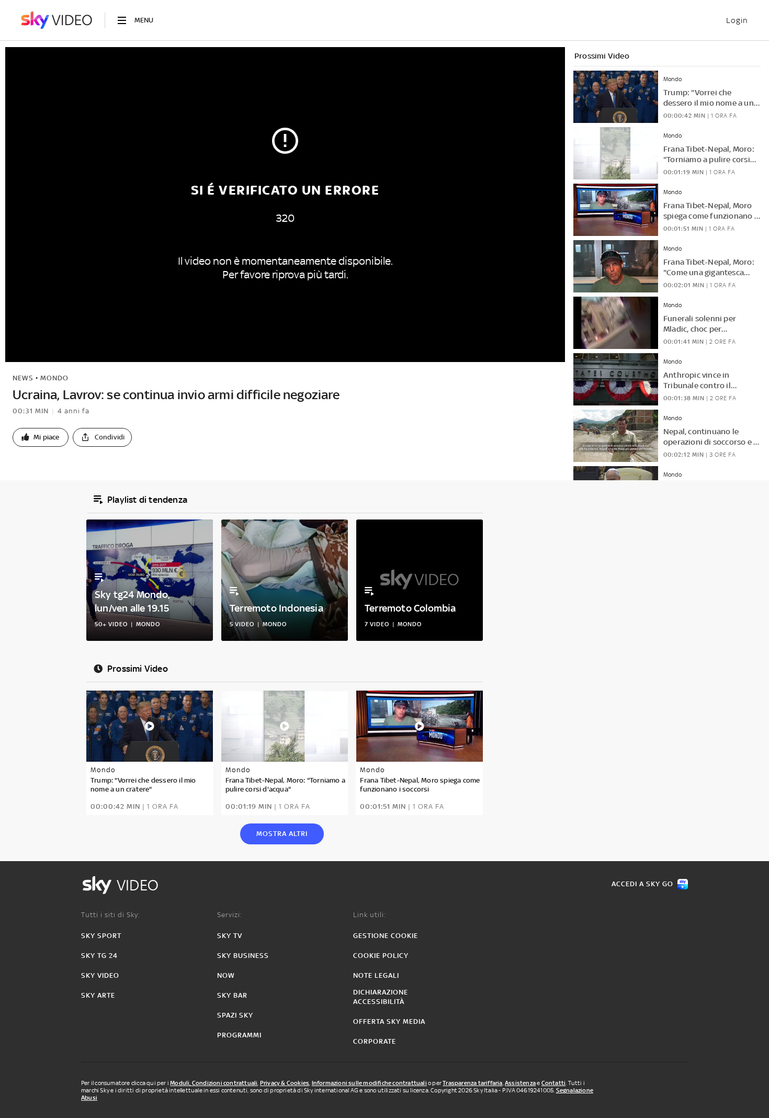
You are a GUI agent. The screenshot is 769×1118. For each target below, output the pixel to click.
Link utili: (369, 915)
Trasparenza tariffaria (472, 1083)
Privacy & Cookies (284, 1083)
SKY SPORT (101, 936)
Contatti (553, 1083)
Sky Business (243, 955)
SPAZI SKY (235, 1015)
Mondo (54, 378)
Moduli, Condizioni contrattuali (213, 1083)
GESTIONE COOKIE (385, 936)
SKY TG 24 (99, 955)
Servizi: (229, 915)
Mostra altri (282, 834)
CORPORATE (374, 1041)
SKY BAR (232, 995)
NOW (226, 975)
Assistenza (520, 1083)
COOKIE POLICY (381, 955)
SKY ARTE (98, 995)
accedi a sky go (642, 884)
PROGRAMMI (239, 1035)
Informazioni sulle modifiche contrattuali (369, 1083)
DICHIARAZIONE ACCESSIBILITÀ (380, 997)
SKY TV (229, 936)
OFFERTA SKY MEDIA (389, 1021)
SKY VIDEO (100, 975)
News (23, 378)
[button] (41, 437)
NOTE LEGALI (376, 975)
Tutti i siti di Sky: (110, 915)
